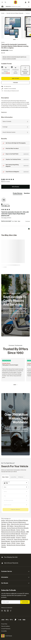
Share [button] (19, 221)
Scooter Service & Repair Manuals (15, 13)
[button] (15, 50)
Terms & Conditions (5, 626)
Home (2, 13)
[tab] (14, 39)
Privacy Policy (4, 623)
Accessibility (4, 631)
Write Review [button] (15, 186)
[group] (15, 179)
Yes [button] (13, 221)
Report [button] (15, 221)
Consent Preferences (5, 628)
